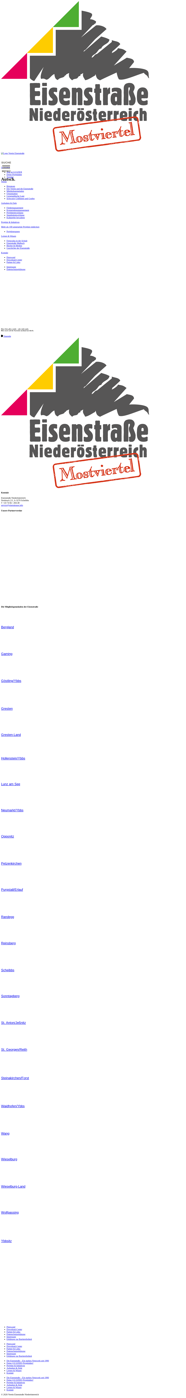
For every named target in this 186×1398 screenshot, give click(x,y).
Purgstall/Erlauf (12, 889)
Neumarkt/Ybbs (12, 810)
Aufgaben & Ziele (14, 1368)
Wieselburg (9, 1159)
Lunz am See (10, 784)
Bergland (7, 627)
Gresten (7, 708)
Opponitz (7, 836)
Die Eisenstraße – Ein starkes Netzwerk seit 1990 (28, 1361)
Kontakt (10, 1373)
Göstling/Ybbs (11, 681)
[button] (6, 169)
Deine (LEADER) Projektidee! (20, 1363)
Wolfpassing (10, 1212)
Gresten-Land (11, 735)
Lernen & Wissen (14, 1370)
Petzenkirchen (11, 863)
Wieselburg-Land (13, 1186)
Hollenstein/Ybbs (13, 758)
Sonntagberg (10, 996)
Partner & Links (13, 1332)
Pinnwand (11, 1327)
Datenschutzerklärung (16, 1334)
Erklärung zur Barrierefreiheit (19, 1339)
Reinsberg (8, 943)
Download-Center (14, 1329)
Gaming (6, 654)
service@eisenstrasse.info (12, 505)
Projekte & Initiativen (16, 1365)
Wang (5, 1133)
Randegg (7, 917)
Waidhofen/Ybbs (13, 1106)
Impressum (11, 1337)
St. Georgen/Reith (14, 1049)
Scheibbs (7, 970)
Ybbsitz (6, 1241)
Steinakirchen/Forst (15, 1078)
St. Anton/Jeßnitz (13, 1022)
